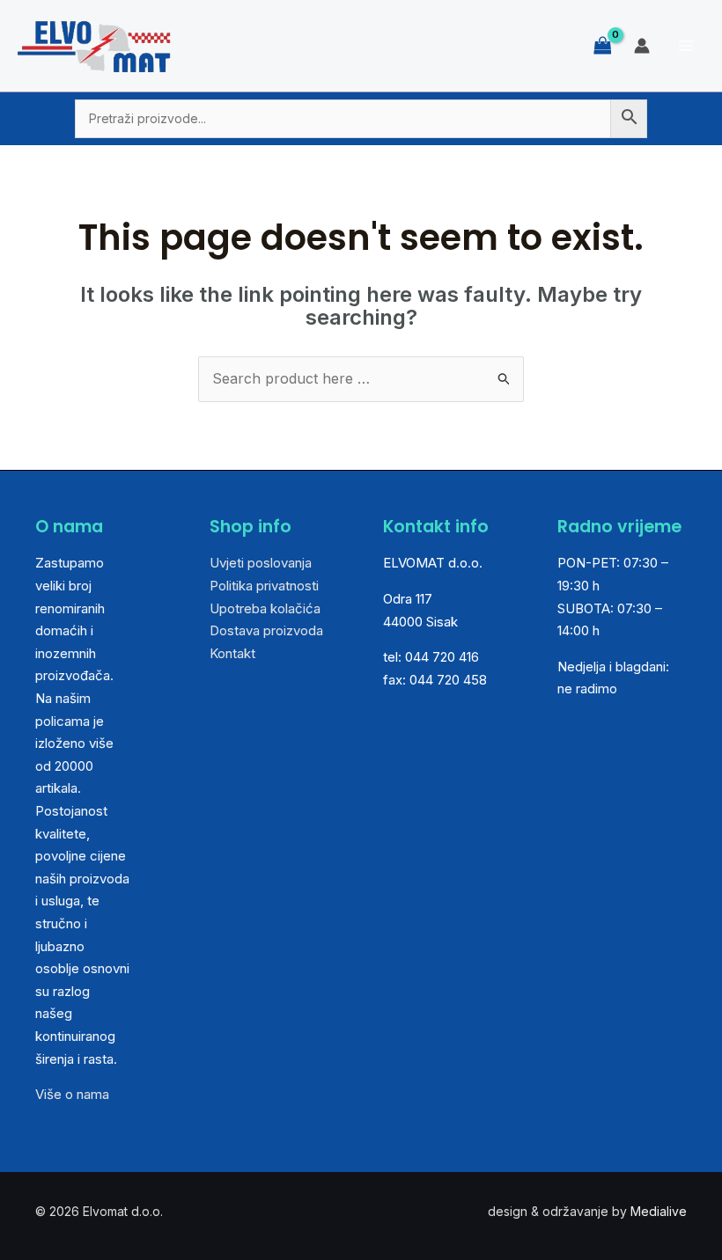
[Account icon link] (642, 46)
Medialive (658, 1211)
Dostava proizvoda (266, 630)
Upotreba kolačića (265, 608)
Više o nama (72, 1094)
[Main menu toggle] (685, 45)
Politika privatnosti (264, 585)
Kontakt (232, 653)
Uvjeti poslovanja (261, 562)
